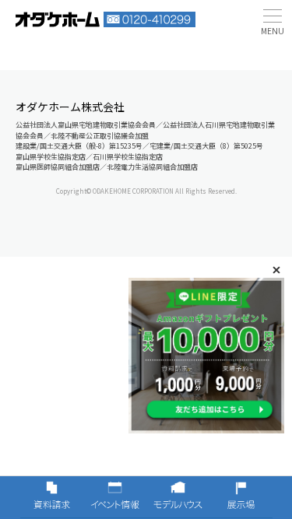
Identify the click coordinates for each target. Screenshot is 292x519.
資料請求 (51, 497)
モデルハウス (177, 497)
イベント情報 (114, 497)
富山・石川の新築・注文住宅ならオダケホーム (58, 19)
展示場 (241, 497)
